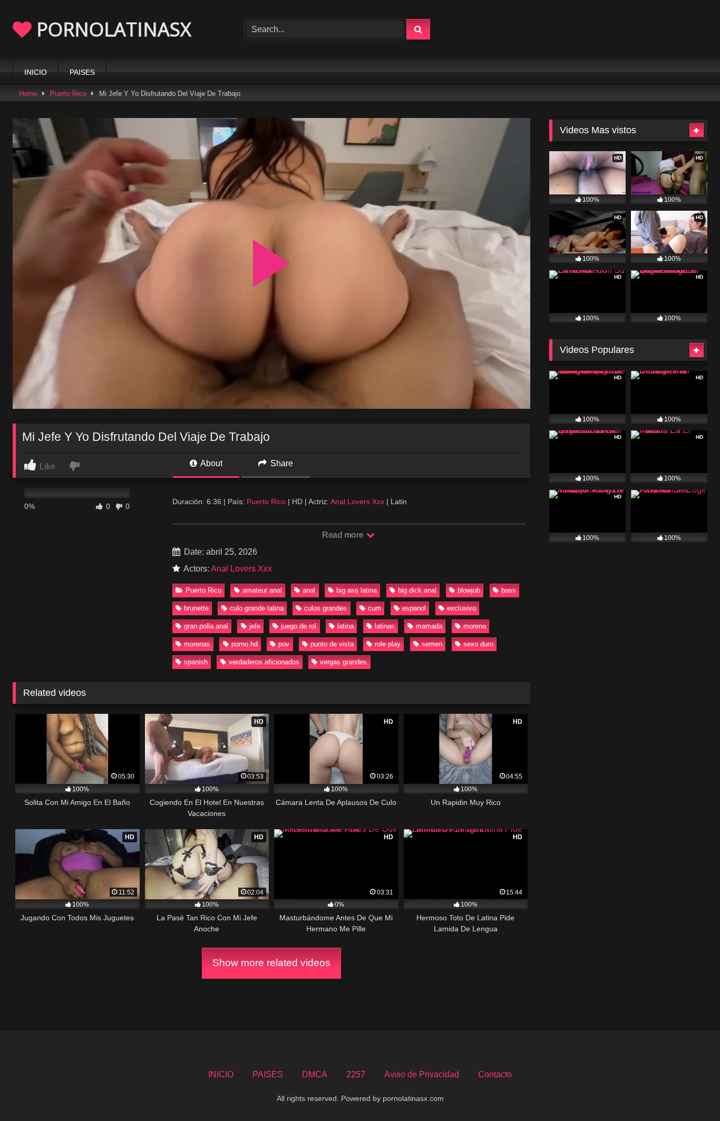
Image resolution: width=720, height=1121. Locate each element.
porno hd (244, 644)
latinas (385, 626)
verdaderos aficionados (264, 662)
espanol (414, 608)
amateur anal (262, 590)
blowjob (469, 590)
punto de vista (332, 644)
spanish (196, 662)
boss (508, 590)
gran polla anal (206, 626)
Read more (343, 534)
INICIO (35, 72)
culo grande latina (257, 608)
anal (309, 590)
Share (280, 463)
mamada (429, 626)
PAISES (82, 72)
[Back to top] (687, 1089)
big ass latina (356, 590)
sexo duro (478, 644)
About (210, 463)
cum (374, 608)
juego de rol (298, 626)
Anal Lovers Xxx (357, 501)
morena (474, 626)
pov (283, 644)
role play (388, 644)
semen (432, 644)
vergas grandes (343, 662)
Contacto (495, 1074)
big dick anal (417, 590)
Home (28, 93)
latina (345, 626)
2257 (355, 1074)
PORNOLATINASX (111, 29)
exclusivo (461, 608)
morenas (197, 644)
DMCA (314, 1074)
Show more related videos (271, 962)
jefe (254, 626)
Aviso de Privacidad (421, 1074)
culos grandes (325, 608)
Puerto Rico (68, 93)
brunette (196, 608)
